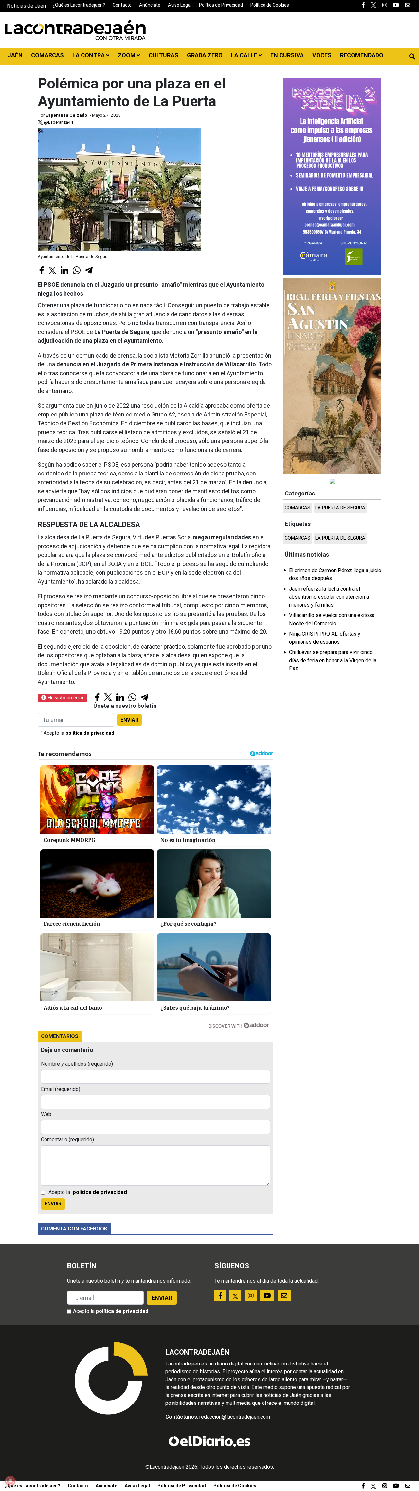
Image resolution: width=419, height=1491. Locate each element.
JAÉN (15, 55)
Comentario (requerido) (67, 1139)
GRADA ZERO (205, 55)
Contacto (122, 5)
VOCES (322, 55)
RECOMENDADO (361, 55)
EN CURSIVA (287, 55)
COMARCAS (47, 55)
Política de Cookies (269, 5)
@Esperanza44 (58, 122)
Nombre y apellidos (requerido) (77, 1064)
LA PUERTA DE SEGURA (340, 508)
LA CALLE (245, 55)
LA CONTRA (89, 55)
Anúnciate (149, 5)
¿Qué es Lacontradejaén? (79, 5)
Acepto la (79, 733)
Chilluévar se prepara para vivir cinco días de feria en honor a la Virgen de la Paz (332, 660)
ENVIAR (129, 720)
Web (46, 1114)
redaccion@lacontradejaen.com (234, 1417)
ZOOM (127, 55)
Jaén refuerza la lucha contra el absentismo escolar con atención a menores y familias (329, 597)
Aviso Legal (179, 5)
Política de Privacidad (221, 5)
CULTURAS (163, 55)
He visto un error (65, 698)
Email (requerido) (60, 1089)
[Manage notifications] (10, 1481)
